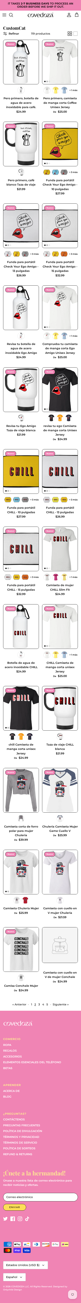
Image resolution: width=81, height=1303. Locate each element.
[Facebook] (12, 1219)
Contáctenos (14, 1119)
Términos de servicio (20, 1142)
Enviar (14, 1207)
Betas (7, 1068)
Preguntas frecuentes (21, 1125)
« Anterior (19, 1004)
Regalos (10, 1050)
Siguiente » (61, 1004)
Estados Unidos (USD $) (23, 1265)
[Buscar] (13, 15)
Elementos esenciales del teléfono (32, 1062)
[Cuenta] (68, 15)
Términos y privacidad (21, 1137)
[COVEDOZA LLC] (40, 15)
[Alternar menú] (4, 15)
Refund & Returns (17, 1154)
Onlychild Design (12, 1289)
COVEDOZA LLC (20, 1286)
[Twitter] (5, 1219)
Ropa (7, 1045)
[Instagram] (20, 1219)
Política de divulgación (22, 1131)
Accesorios (12, 1056)
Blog (7, 1096)
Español (11, 1277)
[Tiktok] (27, 1219)
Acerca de (11, 1091)
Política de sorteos (19, 1148)
